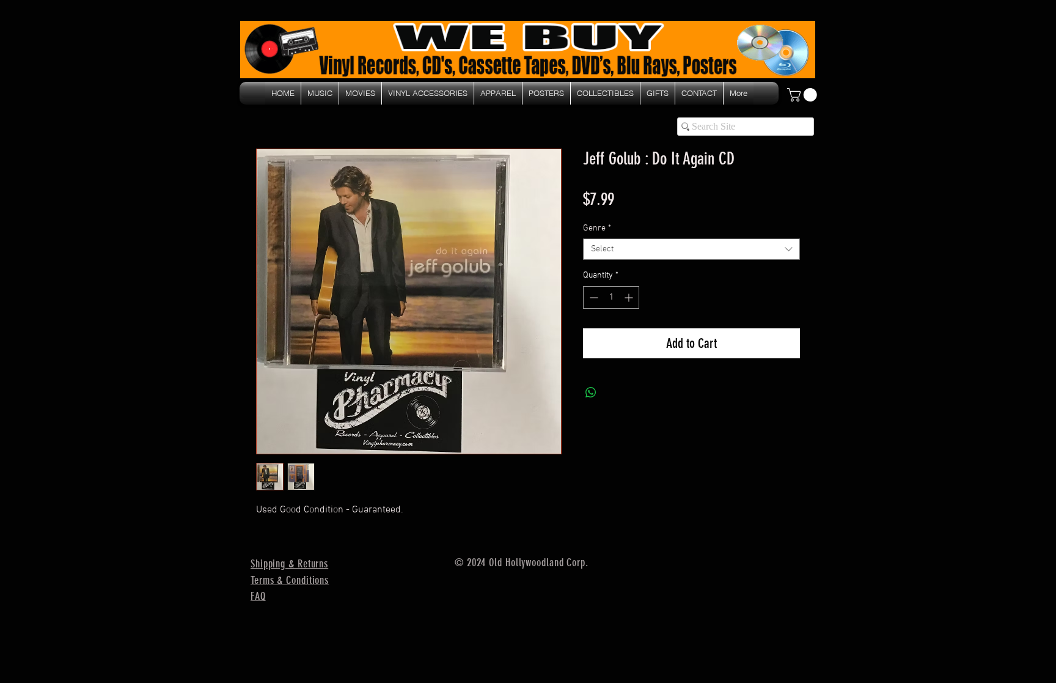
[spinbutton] (611, 297)
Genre (597, 228)
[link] (803, 95)
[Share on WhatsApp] (591, 392)
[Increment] (629, 297)
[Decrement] (592, 297)
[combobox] (691, 249)
